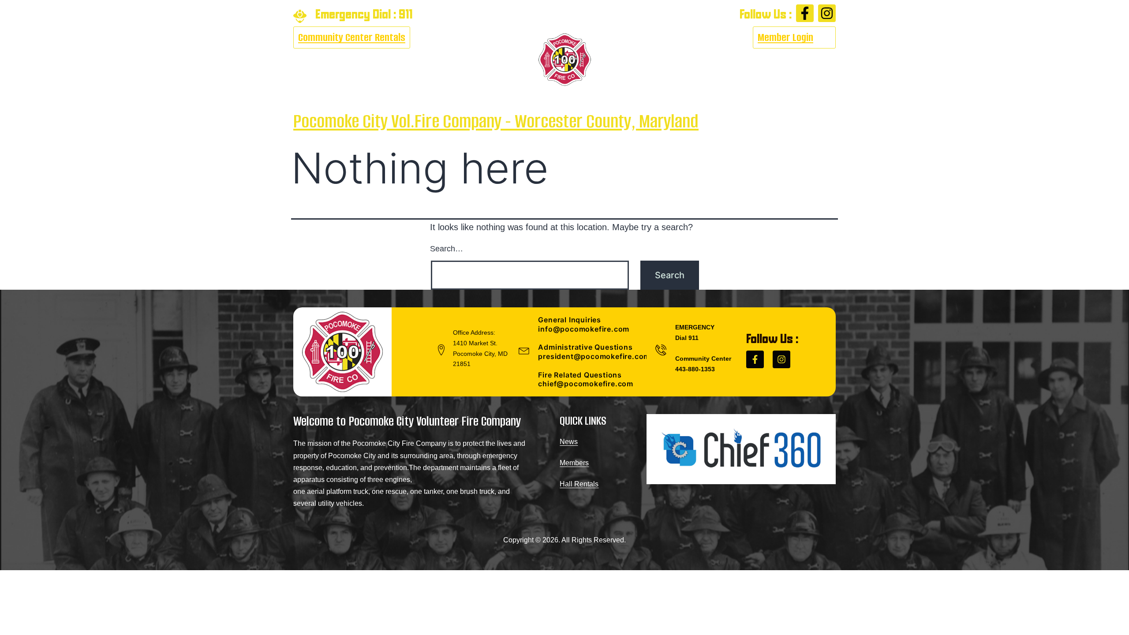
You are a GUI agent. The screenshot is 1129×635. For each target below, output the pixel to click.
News (569, 441)
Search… (446, 248)
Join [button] (686, 59)
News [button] (463, 59)
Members (574, 463)
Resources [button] (415, 59)
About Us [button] (311, 59)
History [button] (640, 59)
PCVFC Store (744, 59)
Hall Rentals (579, 484)
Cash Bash (366, 59)
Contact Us (805, 59)
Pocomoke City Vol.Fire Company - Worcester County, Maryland (496, 121)
